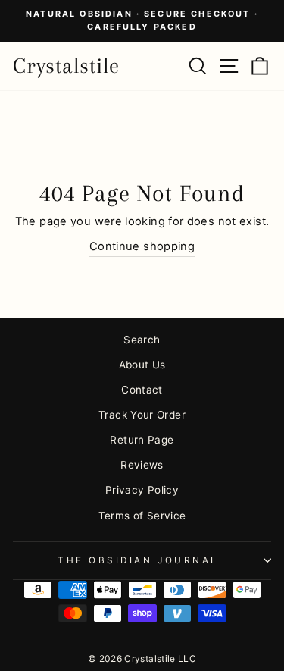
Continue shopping (142, 246)
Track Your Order (142, 415)
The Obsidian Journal (138, 560)
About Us (142, 365)
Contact (142, 390)
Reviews (142, 465)
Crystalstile (66, 65)
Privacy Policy (142, 490)
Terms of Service (142, 516)
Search (141, 340)
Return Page (141, 440)
